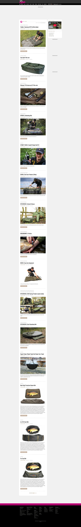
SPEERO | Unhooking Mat (26, 115)
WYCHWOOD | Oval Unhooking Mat (28, 324)
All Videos (40, 514)
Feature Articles (36, 511)
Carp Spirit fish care (25, 57)
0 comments (30, 59)
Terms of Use (56, 513)
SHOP (30, 4)
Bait (20, 509)
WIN (42, 4)
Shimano (25, 83)
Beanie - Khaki (46, 510)
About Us (56, 510)
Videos (26, 172)
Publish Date (43, 22)
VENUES (36, 4)
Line (27, 510)
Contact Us (56, 509)
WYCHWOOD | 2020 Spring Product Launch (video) (32, 294)
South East (40, 510)
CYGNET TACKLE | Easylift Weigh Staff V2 (29, 145)
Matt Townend (22, 59)
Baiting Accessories (22, 511)
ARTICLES (27, 4)
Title (41, 22)
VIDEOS (33, 4)
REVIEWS (22, 4)
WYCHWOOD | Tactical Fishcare (27, 204)
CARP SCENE (39, 4)
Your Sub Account (51, 509)
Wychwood (25, 322)
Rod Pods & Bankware (29, 513)
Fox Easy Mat (23, 458)
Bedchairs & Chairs (23, 290)
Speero (24, 113)
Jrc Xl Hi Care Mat (24, 422)
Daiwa (24, 172)
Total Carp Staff (22, 28)
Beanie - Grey (45, 509)
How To (35, 513)
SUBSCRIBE (45, 4)
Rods (27, 512)
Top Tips (35, 517)
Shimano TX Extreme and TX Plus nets (29, 85)
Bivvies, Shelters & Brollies (29, 290)
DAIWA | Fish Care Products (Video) (28, 174)
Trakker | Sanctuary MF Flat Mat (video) (29, 27)
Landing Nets (28, 509)
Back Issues (50, 510)
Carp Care (22, 55)
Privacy (56, 512)
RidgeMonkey (25, 231)
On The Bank (35, 514)
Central (40, 509)
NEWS (24, 4)
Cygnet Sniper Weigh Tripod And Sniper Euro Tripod (32, 354)
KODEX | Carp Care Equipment (27, 263)
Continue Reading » (24, 51)
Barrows (21, 512)
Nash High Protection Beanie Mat (28, 385)
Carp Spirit (25, 55)
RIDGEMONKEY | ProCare (26, 233)
